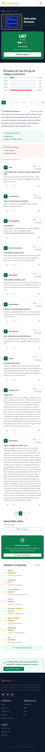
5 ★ (10, 102)
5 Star (5, 78)
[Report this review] (14, 186)
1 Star (5, 90)
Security (4, 735)
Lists (25, 711)
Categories (27, 704)
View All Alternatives (12, 669)
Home (3, 11)
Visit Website (23, 529)
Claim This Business (23, 555)
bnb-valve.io (28, 25)
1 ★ (37, 102)
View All (37, 565)
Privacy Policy (6, 732)
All (8, 11)
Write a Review (23, 54)
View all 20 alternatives (23, 648)
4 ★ (16, 102)
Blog (25, 708)
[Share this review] (39, 186)
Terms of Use (5, 728)
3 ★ (23, 102)
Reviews (4, 715)
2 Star (5, 87)
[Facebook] (3, 695)
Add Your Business (7, 718)
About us (4, 708)
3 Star (5, 84)
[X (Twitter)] (8, 695)
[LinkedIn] (12, 695)
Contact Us (5, 711)
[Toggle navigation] (41, 3)
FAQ (25, 715)
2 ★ (30, 102)
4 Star (5, 81)
